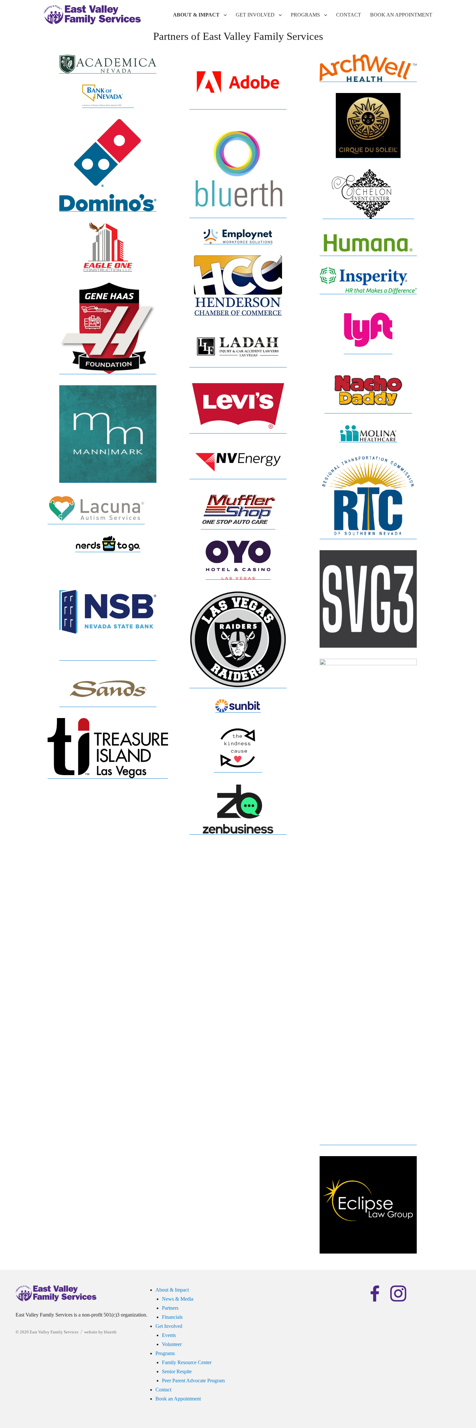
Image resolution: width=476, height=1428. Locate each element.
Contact (348, 14)
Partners (170, 1308)
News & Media (177, 1299)
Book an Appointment (401, 14)
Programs (305, 14)
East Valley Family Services (54, 1331)
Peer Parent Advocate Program (193, 1380)
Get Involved (255, 14)
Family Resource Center (186, 1362)
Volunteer (172, 1344)
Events (169, 1335)
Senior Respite (177, 1371)
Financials (172, 1317)
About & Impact (196, 14)
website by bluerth (100, 1331)
